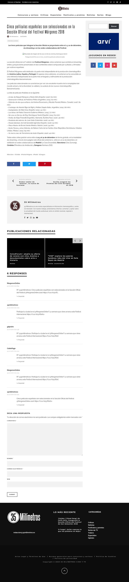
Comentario (12, 420)
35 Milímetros (14, 36)
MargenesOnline (13, 283)
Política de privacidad (66, 558)
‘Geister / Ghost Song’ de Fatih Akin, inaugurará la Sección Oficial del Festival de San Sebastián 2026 (70, 521)
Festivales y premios (74, 15)
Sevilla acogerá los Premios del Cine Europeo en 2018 (60, 183)
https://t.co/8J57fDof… (50, 336)
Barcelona (11, 154)
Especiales (55, 15)
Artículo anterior (25, 179)
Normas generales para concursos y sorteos (71, 556)
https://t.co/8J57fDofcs (35, 314)
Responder (21, 296)
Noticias (91, 15)
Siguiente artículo (64, 179)
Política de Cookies (106, 556)
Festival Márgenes (27, 154)
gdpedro (10, 327)
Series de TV (93, 530)
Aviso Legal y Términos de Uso (30, 556)
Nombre (10, 458)
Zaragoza (42, 154)
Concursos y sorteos (28, 15)
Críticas (44, 15)
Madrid (36, 154)
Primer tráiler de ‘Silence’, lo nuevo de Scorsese (28, 183)
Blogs (108, 15)
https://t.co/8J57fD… (50, 293)
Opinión (91, 538)
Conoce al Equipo (14, 2)
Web (8, 479)
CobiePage (11, 348)
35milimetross (12, 305)
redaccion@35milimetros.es (24, 533)
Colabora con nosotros (30, 2)
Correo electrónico (15, 468)
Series (100, 15)
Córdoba (17, 154)
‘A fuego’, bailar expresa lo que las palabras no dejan (70, 530)
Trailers (91, 533)
